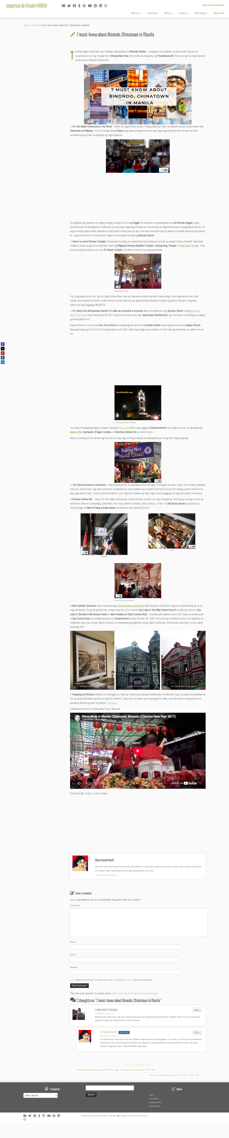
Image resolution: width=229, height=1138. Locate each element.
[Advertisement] (138, 197)
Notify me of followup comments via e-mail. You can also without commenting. (113, 979)
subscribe (129, 979)
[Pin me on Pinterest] (96, 6)
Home (26, 25)
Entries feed (154, 1099)
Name (73, 942)
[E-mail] (64, 6)
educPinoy (153, 13)
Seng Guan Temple (189, 245)
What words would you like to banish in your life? (176, 1075)
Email (73, 954)
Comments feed (155, 1102)
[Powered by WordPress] (118, 1115)
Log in (152, 1095)
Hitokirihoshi (108, 1032)
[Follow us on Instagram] (106, 6)
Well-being (200, 13)
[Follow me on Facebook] (75, 6)
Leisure (183, 13)
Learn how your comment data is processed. (135, 993)
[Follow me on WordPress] (85, 6)
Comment (75, 905)
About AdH (219, 13)
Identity (135, 13)
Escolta (126, 427)
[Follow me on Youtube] (91, 6)
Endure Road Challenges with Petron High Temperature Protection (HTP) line (114, 1069)
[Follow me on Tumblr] (80, 6)
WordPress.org (155, 1106)
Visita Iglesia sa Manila (129, 605)
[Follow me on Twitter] (70, 6)
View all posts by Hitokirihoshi (107, 875)
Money (167, 13)
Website (73, 967)
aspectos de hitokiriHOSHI (26, 5)
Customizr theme (141, 1116)
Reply (197, 1009)
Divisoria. (112, 703)
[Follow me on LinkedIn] (101, 6)
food (34, 25)
